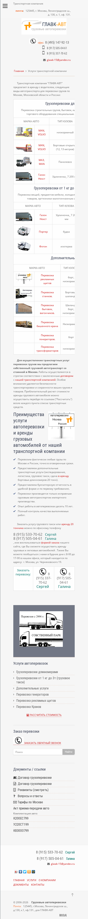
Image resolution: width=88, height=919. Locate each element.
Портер (43, 231)
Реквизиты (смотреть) (32, 790)
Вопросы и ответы (29, 796)
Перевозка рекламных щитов (47, 279)
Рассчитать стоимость (45, 715)
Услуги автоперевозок (30, 663)
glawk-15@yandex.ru (59, 60)
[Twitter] (25, 871)
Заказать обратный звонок (42, 743)
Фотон (43, 246)
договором (66, 376)
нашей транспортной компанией (35, 379)
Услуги (31, 880)
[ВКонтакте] (20, 871)
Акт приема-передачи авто (31, 808)
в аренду (63, 476)
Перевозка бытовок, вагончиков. (47, 309)
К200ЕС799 (20, 818)
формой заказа (50, 542)
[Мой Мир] (33, 871)
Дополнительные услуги (32, 688)
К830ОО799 (21, 831)
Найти (68, 751)
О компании (47, 880)
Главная (19, 71)
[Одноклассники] (29, 871)
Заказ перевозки (26, 731)
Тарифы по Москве (30, 802)
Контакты (37, 884)
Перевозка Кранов (28, 707)
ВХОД (63, 915)
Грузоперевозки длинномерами (37, 672)
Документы (21, 884)
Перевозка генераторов (32, 694)
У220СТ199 (21, 824)
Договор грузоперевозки (34, 778)
